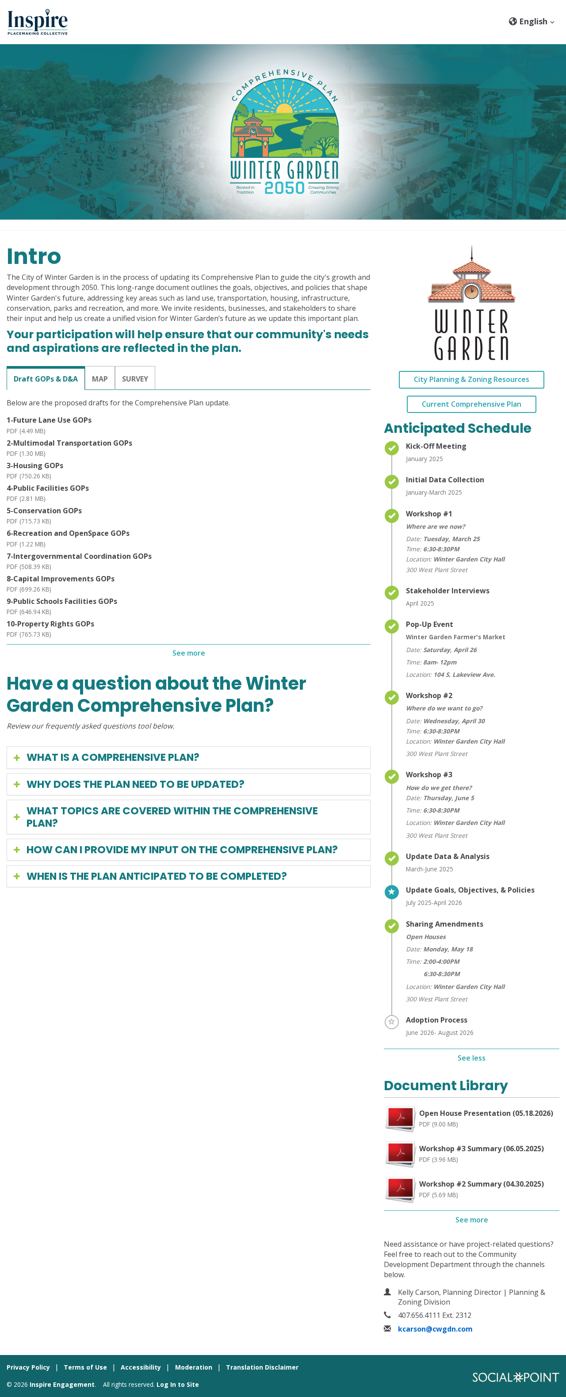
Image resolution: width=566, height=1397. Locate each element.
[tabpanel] (189, 530)
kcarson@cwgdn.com (435, 1329)
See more (188, 653)
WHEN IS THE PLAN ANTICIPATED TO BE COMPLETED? (157, 876)
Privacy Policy (28, 1367)
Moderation (193, 1367)
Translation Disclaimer (262, 1367)
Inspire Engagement (62, 1384)
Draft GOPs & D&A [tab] (46, 379)
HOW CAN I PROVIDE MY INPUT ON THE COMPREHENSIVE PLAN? (182, 850)
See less (472, 1058)
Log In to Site (178, 1384)
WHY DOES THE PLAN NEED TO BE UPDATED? (136, 784)
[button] (532, 21)
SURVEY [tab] (135, 379)
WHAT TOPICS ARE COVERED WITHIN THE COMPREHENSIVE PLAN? (172, 817)
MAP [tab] (100, 379)
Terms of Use (85, 1367)
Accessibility (141, 1367)
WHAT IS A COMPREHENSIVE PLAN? (113, 757)
